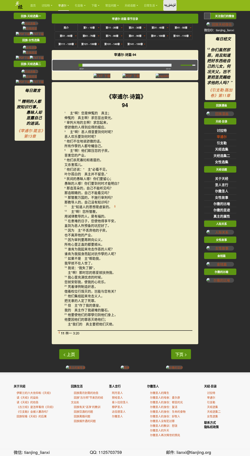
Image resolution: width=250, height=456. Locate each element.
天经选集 (221, 149)
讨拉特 (46, 5)
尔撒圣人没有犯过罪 (162, 421)
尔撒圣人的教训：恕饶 (163, 425)
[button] (64, 65)
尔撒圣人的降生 (159, 393)
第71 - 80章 (112, 36)
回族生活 (77, 386)
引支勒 (79, 5)
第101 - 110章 (181, 36)
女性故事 (221, 197)
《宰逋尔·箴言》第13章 (30, 133)
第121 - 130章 (89, 44)
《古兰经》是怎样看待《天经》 (36, 407)
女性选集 (221, 161)
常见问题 (110, 5)
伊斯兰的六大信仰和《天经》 (34, 393)
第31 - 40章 (158, 27)
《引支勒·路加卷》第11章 (220, 92)
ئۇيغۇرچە (170, 5)
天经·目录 (210, 386)
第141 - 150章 (135, 44)
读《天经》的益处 (27, 397)
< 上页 (69, 354)
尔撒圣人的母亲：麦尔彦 (165, 397)
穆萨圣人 (117, 407)
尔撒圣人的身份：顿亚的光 (166, 402)
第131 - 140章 (112, 44)
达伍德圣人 (119, 411)
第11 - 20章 (112, 27)
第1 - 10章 (89, 27)
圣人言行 (221, 184)
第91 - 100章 (158, 36)
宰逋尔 (62, 5)
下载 (94, 5)
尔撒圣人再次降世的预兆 (165, 435)
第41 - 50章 (181, 27)
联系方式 (210, 422)
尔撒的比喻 (221, 203)
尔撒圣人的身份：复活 (163, 407)
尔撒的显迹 (221, 210)
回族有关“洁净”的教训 (87, 407)
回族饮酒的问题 (83, 411)
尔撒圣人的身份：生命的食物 (168, 411)
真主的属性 (221, 216)
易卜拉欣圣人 (120, 402)
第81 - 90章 (135, 36)
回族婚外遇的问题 (85, 421)
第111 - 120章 (66, 44)
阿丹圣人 (117, 393)
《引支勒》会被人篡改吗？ (33, 411)
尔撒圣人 (221, 191)
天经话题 (130, 5)
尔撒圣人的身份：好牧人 (165, 416)
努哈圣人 (117, 397)
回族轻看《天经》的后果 (32, 416)
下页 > (181, 354)
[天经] (19, 5)
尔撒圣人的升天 (159, 430)
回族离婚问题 (82, 416)
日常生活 (149, 5)
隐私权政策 (211, 427)
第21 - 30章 (135, 27)
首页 (33, 5)
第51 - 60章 (66, 36)
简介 (66, 27)
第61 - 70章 (89, 36)
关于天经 (221, 178)
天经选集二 (221, 155)
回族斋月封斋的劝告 (86, 393)
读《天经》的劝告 (27, 402)
